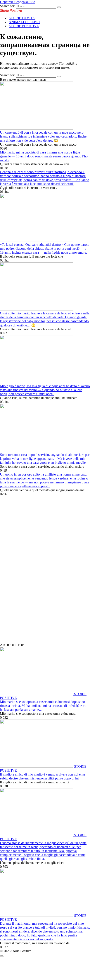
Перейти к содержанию (17, 2)
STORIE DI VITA (22, 18)
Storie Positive (11, 11)
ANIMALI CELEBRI (24, 22)
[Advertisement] (33, 573)
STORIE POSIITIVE (24, 26)
